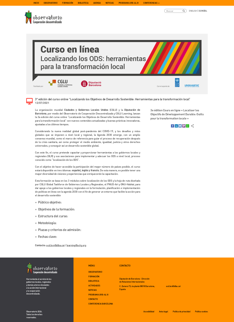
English (193, 10)
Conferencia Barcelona (100, 303)
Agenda (97, 2)
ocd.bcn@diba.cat (55, 245)
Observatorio (50, 2)
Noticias (110, 2)
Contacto (93, 299)
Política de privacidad (181, 311)
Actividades (94, 285)
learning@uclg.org (76, 245)
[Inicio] (44, 17)
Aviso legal (163, 311)
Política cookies (201, 311)
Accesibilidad (148, 311)
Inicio (36, 2)
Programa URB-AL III (129, 2)
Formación (67, 2)
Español (203, 10)
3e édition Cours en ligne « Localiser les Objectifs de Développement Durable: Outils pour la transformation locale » (177, 114)
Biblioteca (83, 2)
